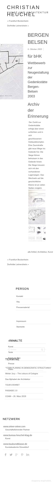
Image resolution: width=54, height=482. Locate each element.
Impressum (21, 321)
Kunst (50, 252)
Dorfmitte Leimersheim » (18, 26)
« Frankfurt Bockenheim (17, 21)
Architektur (42, 252)
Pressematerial (22, 307)
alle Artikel (32, 252)
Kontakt (19, 296)
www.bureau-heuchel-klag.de (17, 435)
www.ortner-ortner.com (14, 426)
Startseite (20, 327)
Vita (18, 302)
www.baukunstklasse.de (15, 444)
